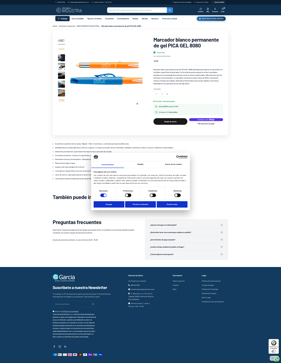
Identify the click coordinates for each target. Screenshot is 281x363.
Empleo (176, 285)
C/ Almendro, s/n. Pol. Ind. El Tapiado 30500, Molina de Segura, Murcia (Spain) (141, 296)
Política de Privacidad (210, 289)
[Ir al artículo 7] (61, 93)
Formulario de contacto (137, 281)
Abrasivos (155, 19)
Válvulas (145, 19)
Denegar (109, 204)
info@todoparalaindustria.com (79, 2)
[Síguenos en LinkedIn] (65, 346)
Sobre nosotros (179, 281)
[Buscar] (170, 10)
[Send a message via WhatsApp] (277, 359)
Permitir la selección (140, 204)
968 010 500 (61, 2)
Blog (174, 289)
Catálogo (64, 19)
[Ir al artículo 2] (61, 49)
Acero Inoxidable (78, 19)
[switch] (128, 195)
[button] (140, 10)
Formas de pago (208, 285)
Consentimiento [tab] (107, 165)
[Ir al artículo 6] (61, 84)
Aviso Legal (206, 297)
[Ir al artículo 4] (61, 67)
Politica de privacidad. (70, 311)
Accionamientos (123, 19)
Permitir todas (172, 204)
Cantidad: (157, 89)
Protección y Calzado (169, 19)
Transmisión (109, 19)
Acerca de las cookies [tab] (173, 164)
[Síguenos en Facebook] (54, 346)
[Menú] (277, 340)
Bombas (135, 19)
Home (55, 26)
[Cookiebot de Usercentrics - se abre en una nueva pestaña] (177, 157)
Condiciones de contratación (213, 302)
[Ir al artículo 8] (61, 102)
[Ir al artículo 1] (61, 40)
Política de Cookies (209, 293)
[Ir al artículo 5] (61, 76)
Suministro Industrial (67, 26)
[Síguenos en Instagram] (59, 346)
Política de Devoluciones (211, 281)
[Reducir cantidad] (157, 94)
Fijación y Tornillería (94, 19)
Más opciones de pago (206, 123)
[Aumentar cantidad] (167, 94)
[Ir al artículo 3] (61, 58)
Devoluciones (219, 2)
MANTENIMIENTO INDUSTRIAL (88, 26)
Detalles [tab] (140, 164)
